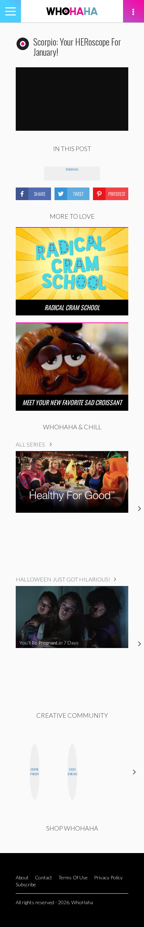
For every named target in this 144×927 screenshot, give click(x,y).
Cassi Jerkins (72, 771)
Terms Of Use (73, 877)
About (22, 877)
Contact (43, 877)
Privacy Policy (108, 877)
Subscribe (26, 884)
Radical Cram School (72, 307)
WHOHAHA (72, 11)
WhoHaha (72, 169)
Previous (9, 772)
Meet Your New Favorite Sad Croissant (72, 402)
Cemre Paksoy (34, 771)
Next (134, 772)
